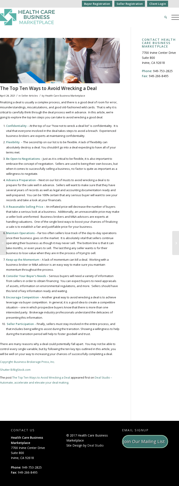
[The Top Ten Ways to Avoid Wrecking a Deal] (60, 60)
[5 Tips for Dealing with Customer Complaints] (175, 243)
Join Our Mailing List (145, 441)
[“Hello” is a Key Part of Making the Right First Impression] (3, 243)
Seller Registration (130, 4)
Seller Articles (29, 95)
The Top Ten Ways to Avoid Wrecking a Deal (48, 88)
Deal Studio (95, 445)
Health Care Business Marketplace (65, 95)
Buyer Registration (97, 4)
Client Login (157, 4)
